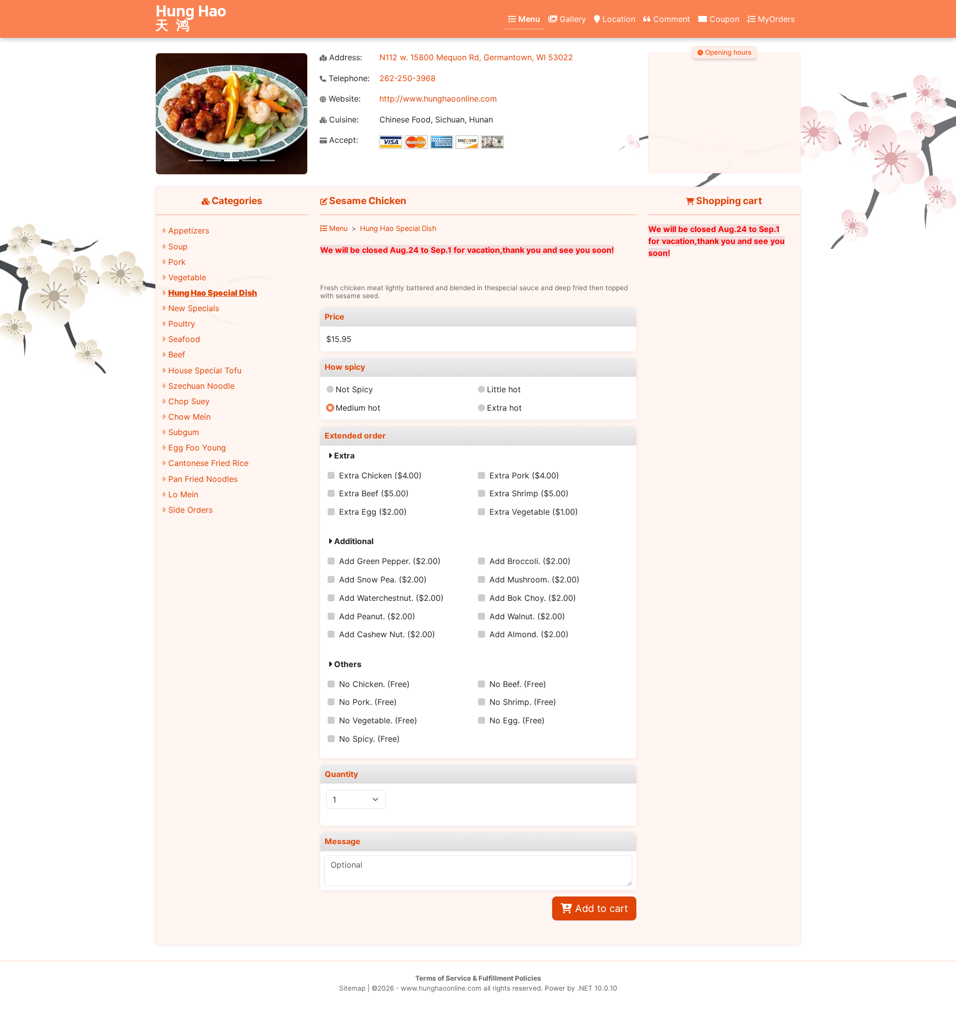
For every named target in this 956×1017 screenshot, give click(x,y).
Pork (177, 262)
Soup (178, 246)
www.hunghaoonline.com (441, 988)
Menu (528, 19)
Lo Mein (183, 494)
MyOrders (775, 19)
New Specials (193, 308)
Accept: (342, 140)
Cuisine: (342, 119)
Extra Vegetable (533, 512)
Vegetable (187, 277)
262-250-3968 (407, 78)
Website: (343, 99)
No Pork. (368, 702)
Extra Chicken (380, 475)
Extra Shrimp (529, 493)
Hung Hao (190, 18)
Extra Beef (374, 493)
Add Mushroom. (534, 579)
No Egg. (517, 720)
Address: (344, 57)
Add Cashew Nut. (387, 634)
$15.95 (339, 339)
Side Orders (190, 510)
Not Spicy (354, 389)
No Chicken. (374, 684)
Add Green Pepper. (390, 561)
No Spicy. (369, 739)
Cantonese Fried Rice (208, 463)
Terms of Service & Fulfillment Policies (478, 978)
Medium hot (358, 408)
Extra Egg (373, 512)
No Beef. (517, 684)
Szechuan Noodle (201, 386)
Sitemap (352, 988)
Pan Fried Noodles (203, 479)
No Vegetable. (378, 720)
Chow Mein (189, 417)
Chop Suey (189, 401)
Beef (176, 354)
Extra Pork (524, 475)
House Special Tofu (204, 370)
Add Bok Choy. (532, 598)
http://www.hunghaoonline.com (438, 99)
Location (617, 19)
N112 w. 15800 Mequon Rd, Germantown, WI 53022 (476, 57)
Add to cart (600, 908)
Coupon (723, 19)
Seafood (184, 339)
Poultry (181, 324)
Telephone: (347, 78)
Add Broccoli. (530, 561)
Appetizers (188, 230)
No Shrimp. (522, 702)
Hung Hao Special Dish (212, 293)
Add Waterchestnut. (391, 598)
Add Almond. (529, 634)
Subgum (183, 432)
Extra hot (504, 408)
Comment (670, 19)
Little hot (504, 389)
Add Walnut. (527, 616)
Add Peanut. (377, 616)
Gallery (571, 19)
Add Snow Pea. (383, 579)
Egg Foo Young (197, 447)
